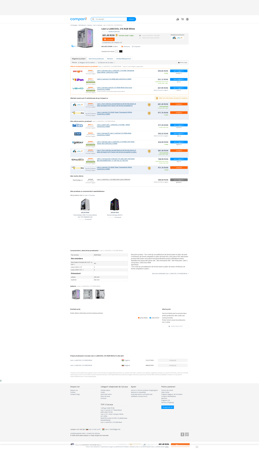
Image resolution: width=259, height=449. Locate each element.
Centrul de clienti (167, 390)
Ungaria (127, 360)
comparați (172, 360)
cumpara (179, 104)
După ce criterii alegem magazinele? (133, 66)
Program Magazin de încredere (171, 394)
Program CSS (165, 400)
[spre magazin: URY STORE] (177, 37)
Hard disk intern (106, 394)
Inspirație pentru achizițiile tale (141, 394)
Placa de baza (105, 396)
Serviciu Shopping (167, 402)
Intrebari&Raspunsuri (123, 59)
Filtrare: (74, 62)
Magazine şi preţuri (78, 59)
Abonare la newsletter (138, 392)
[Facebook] (182, 434)
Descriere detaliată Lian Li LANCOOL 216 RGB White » (170, 273)
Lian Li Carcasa (90, 195)
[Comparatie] (178, 19)
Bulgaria (127, 365)
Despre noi (74, 390)
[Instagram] (187, 434)
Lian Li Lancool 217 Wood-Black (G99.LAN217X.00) (111, 411)
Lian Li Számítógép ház (112, 429)
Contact (72, 392)
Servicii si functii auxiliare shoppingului (144, 390)
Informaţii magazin (91, 73)
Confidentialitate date (77, 433)
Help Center (165, 392)
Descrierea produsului (96, 59)
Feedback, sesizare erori (139, 396)
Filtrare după (183, 62)
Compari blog (74, 394)
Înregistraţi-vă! (168, 407)
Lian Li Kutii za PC (95, 429)
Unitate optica (105, 390)
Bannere (164, 398)
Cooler (103, 392)
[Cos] (182, 19)
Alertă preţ (126, 46)
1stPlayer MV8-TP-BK (108, 408)
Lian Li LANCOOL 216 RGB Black (111, 422)
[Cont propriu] (187, 19)
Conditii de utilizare (93, 433)
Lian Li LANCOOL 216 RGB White (81, 360)
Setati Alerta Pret (177, 326)
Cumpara (109, 39)
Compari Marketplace (168, 396)
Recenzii (110, 59)
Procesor (104, 398)
